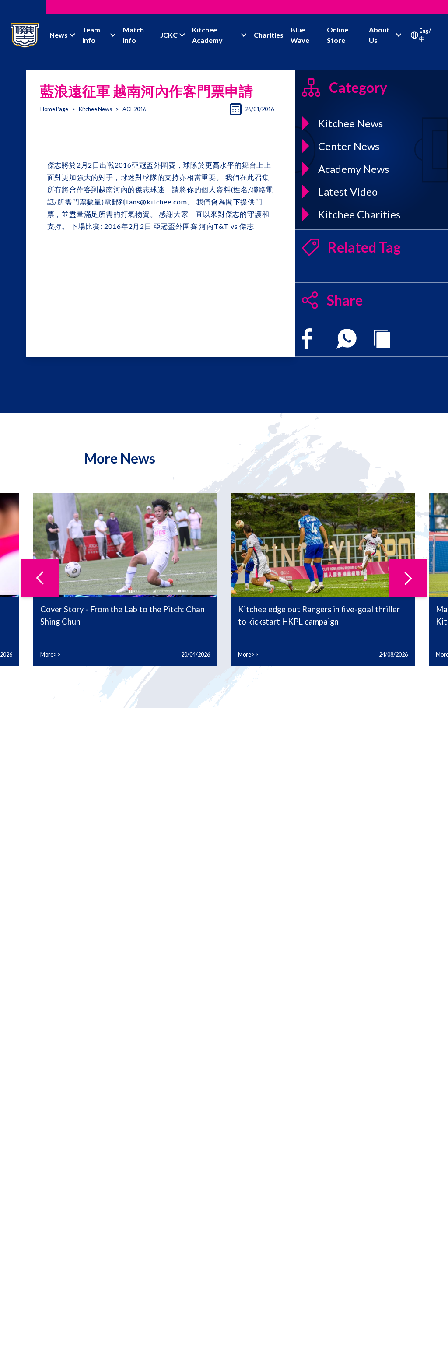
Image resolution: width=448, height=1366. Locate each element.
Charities (269, 35)
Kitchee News (95, 108)
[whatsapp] (346, 339)
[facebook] (307, 338)
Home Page (54, 108)
